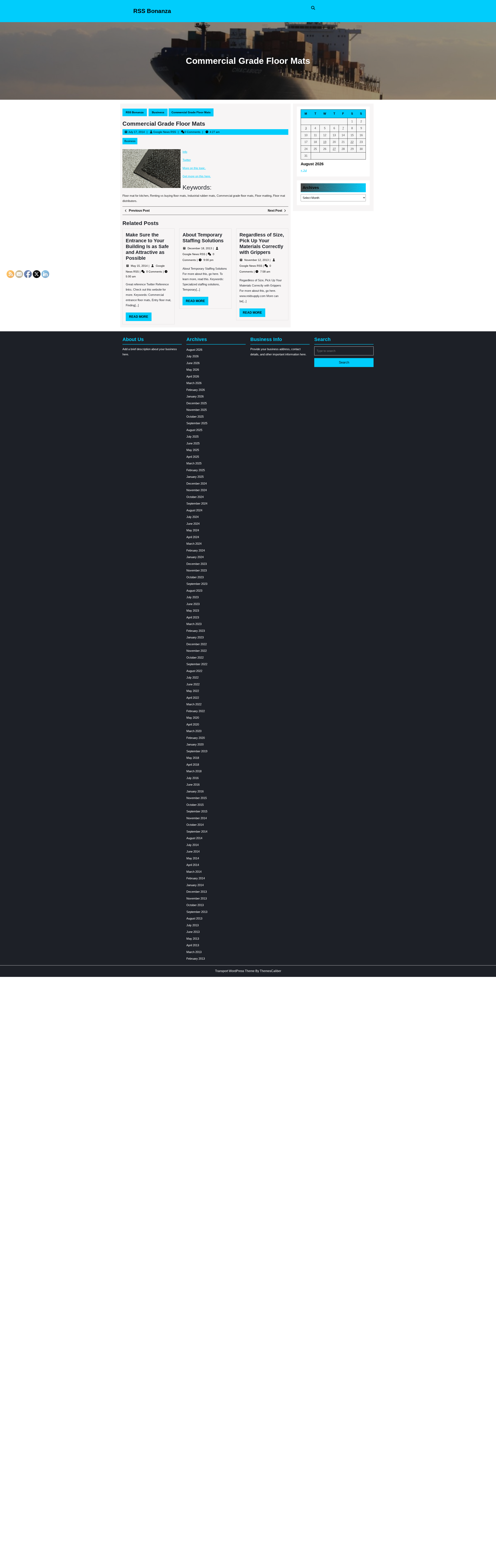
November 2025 (196, 409)
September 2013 (196, 911)
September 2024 (196, 503)
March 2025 (194, 463)
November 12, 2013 (257, 259)
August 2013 (194, 918)
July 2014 (192, 845)
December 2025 (196, 403)
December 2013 (196, 891)
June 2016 (193, 784)
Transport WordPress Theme (235, 971)
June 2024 (193, 523)
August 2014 (194, 838)
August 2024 (194, 510)
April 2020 (192, 724)
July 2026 (192, 356)
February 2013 (195, 958)
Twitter (187, 160)
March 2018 (194, 771)
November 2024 (196, 490)
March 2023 (194, 624)
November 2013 (196, 898)
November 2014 (196, 818)
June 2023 (193, 604)
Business (158, 112)
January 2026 (195, 396)
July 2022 (192, 677)
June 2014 (193, 851)
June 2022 (193, 684)
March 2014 (194, 871)
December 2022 (196, 644)
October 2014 (195, 824)
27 (334, 149)
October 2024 (195, 497)
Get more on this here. (197, 176)
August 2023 (194, 590)
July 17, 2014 (136, 131)
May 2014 (192, 858)
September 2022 (196, 664)
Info (185, 151)
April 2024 (192, 537)
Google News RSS (164, 131)
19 (324, 142)
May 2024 (192, 530)
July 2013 (192, 925)
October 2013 (195, 905)
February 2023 (195, 630)
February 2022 (195, 711)
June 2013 (193, 931)
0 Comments (154, 271)
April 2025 (192, 456)
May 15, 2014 (139, 265)
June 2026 (193, 363)
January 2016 (195, 791)
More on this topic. (194, 168)
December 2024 (196, 483)
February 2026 (195, 389)
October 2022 (195, 657)
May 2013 (192, 938)
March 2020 (194, 731)
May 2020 (192, 717)
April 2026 (192, 376)
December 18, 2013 (200, 248)
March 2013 (194, 952)
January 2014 (195, 885)
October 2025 (195, 416)
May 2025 (192, 450)
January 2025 (195, 476)
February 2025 (195, 470)
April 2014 (192, 865)
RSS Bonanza (152, 11)
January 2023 (195, 637)
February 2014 (195, 878)
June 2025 (193, 443)
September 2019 (196, 751)
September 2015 (196, 811)
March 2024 (194, 543)
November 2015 (196, 798)
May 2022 (192, 691)
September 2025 (196, 423)
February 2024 (195, 550)
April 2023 (192, 617)
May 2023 (192, 610)
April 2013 (192, 945)
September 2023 (196, 583)
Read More (140, 318)
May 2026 (192, 369)
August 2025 (194, 430)
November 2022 (196, 650)
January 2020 (195, 744)
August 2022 (194, 671)
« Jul (304, 170)
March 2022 (194, 704)
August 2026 (194, 349)
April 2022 (192, 697)
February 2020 (195, 737)
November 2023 (196, 570)
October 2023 (195, 577)
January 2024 (195, 557)
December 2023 (196, 563)
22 (352, 142)
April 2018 (192, 764)
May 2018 (192, 757)
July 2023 (192, 597)
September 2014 (196, 831)
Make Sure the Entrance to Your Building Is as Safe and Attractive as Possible (147, 246)
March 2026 (194, 383)
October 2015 (195, 804)
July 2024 (192, 517)
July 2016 (192, 778)
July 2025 (192, 436)
